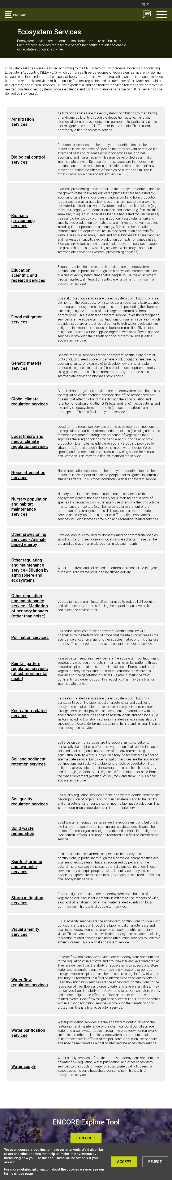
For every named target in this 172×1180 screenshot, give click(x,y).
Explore (84, 1138)
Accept (124, 1161)
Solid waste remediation (22, 831)
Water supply (23, 1066)
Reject (155, 1161)
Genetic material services (27, 366)
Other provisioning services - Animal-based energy (28, 539)
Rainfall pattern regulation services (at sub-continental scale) (29, 671)
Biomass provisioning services (23, 220)
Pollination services (30, 637)
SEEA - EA (48, 72)
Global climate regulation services (29, 401)
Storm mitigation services (27, 900)
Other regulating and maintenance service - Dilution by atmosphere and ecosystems (29, 570)
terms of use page (18, 1174)
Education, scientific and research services (28, 275)
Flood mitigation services (27, 319)
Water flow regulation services (29, 982)
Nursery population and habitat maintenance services (29, 507)
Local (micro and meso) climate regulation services (29, 441)
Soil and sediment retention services (28, 761)
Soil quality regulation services (29, 801)
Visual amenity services (25, 932)
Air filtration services (22, 122)
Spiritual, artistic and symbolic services (26, 866)
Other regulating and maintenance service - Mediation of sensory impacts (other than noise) (29, 605)
